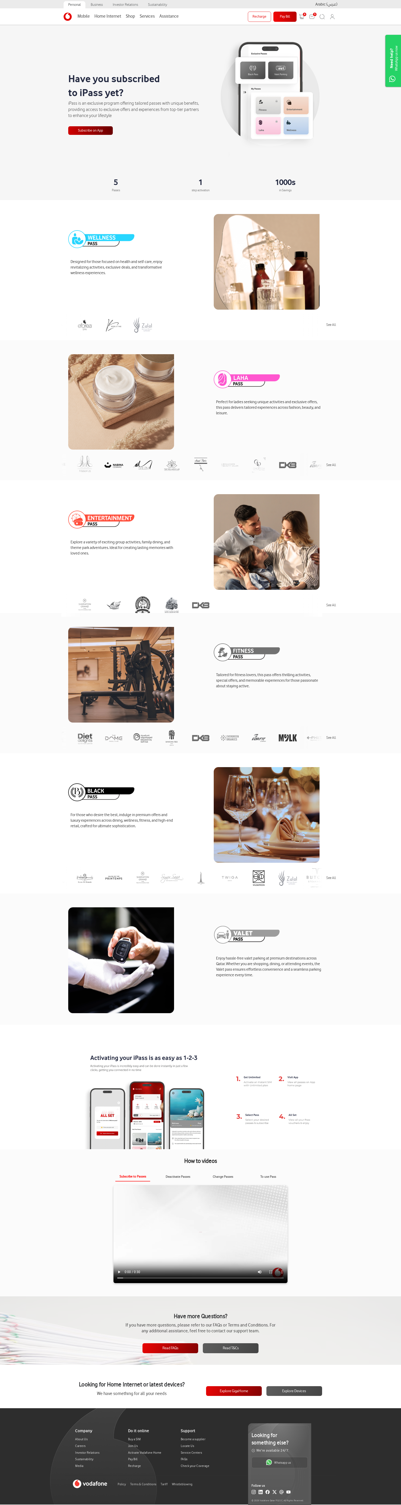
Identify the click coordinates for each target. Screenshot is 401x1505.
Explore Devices (294, 1391)
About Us (81, 1439)
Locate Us (187, 1446)
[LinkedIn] (261, 1493)
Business (97, 5)
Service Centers (191, 1452)
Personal (74, 5)
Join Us (133, 1446)
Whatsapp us (282, 1462)
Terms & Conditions (143, 1484)
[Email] (281, 1493)
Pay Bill (285, 17)
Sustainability (157, 5)
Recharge (259, 17)
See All (331, 325)
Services (147, 16)
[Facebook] (267, 1493)
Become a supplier (193, 1439)
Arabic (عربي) (326, 4)
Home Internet (107, 16)
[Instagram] (254, 1493)
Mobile (84, 16)
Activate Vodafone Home (145, 1452)
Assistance (169, 16)
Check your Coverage (195, 1466)
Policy (122, 1484)
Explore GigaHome (234, 1391)
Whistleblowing (182, 1484)
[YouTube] (288, 1493)
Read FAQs (170, 1348)
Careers (80, 1446)
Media (79, 1466)
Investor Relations (125, 5)
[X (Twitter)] (274, 1493)
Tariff (164, 1484)
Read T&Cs (231, 1348)
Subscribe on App (90, 131)
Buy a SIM (134, 1439)
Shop (130, 16)
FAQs (184, 1459)
